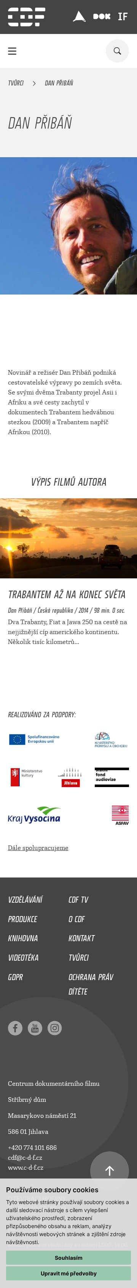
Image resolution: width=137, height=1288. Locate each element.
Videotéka (23, 956)
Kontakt (81, 936)
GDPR (15, 975)
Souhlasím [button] (69, 1257)
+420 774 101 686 (32, 1147)
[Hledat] (117, 51)
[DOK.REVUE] (101, 16)
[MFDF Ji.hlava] (79, 16)
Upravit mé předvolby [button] (69, 1273)
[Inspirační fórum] (123, 16)
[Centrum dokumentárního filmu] (26, 17)
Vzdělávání (25, 898)
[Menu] (12, 51)
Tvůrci (16, 82)
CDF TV (78, 898)
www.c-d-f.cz (25, 1167)
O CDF (76, 917)
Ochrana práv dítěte (90, 982)
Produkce (22, 917)
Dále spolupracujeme (38, 848)
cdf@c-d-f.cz (25, 1157)
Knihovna (23, 936)
